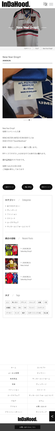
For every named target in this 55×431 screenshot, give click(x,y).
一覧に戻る (27, 187)
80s (20, 308)
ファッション (12, 214)
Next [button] (49, 94)
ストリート (11, 218)
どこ (7, 302)
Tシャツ (31, 308)
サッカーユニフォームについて (18, 226)
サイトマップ (41, 412)
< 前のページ (8, 187)
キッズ (17, 313)
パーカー (9, 313)
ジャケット (40, 308)
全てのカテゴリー (13, 206)
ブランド (23, 302)
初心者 (46, 313)
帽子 (23, 313)
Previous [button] (5, 94)
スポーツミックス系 (34, 313)
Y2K (25, 308)
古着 (39, 302)
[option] (27, 93)
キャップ (32, 302)
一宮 (45, 302)
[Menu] (51, 4)
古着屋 (8, 308)
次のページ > (46, 187)
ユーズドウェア (13, 222)
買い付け (15, 302)
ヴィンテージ (12, 210)
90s (14, 308)
